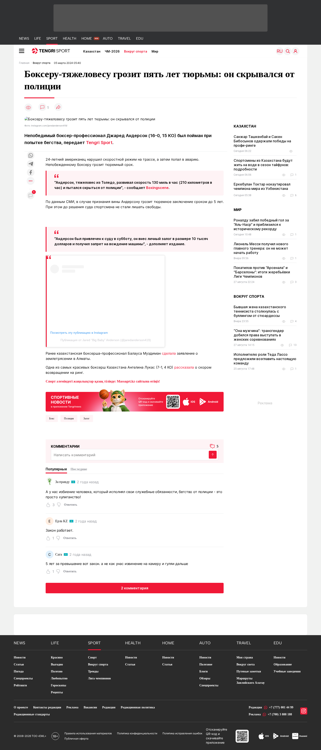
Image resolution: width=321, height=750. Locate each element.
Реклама (72, 707)
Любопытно (59, 678)
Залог (86, 418)
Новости (20, 657)
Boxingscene (157, 187)
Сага (58, 554)
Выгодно (57, 664)
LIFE (37, 38)
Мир (155, 51)
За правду (62, 482)
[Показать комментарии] (42, 107)
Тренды (93, 671)
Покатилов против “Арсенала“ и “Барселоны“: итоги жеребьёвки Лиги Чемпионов (262, 272)
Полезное (205, 664)
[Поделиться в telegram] (31, 164)
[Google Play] (281, 736)
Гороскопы (58, 685)
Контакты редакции (47, 707)
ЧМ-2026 (112, 51)
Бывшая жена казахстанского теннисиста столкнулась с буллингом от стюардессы (260, 311)
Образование (283, 664)
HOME (86, 38)
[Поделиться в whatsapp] (31, 155)
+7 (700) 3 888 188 (280, 714)
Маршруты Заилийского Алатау (250, 680)
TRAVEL (124, 38)
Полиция (69, 418)
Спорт (92, 657)
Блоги (203, 671)
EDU (139, 38)
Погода (19, 671)
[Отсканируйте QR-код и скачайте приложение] (135, 400)
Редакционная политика (138, 707)
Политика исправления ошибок (182, 733)
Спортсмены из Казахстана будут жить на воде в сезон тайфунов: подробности (263, 164)
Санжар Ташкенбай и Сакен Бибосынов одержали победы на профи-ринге (262, 141)
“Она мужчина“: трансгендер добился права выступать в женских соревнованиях (259, 335)
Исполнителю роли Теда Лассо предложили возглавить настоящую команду (265, 358)
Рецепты (57, 692)
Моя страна (244, 657)
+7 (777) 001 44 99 (281, 707)
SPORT (52, 38)
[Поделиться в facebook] (31, 172)
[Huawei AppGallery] (299, 736)
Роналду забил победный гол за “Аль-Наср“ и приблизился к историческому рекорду (261, 224)
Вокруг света (245, 664)
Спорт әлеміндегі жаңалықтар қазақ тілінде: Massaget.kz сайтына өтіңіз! (103, 381)
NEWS (24, 38)
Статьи (19, 664)
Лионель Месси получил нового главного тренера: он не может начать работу (261, 248)
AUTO (108, 38)
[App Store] (263, 736)
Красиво (57, 657)
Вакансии (90, 707)
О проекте (21, 707)
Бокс (51, 418)
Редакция (109, 707)
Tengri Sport (99, 142)
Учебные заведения (287, 671)
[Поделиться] (58, 107)
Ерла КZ (61, 521)
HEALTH (69, 38)
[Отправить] (213, 455)
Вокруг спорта (135, 51)
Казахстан (91, 51)
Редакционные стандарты (32, 714)
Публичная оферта (76, 738)
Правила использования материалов (88, 733)
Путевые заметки (248, 671)
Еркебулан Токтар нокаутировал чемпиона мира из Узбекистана (262, 186)
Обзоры (204, 678)
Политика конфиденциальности (137, 733)
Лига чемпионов (99, 678)
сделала (169, 353)
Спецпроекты (23, 678)
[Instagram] (303, 710)
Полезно (56, 671)
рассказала (184, 367)
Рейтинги (20, 685)
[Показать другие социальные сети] (31, 181)
